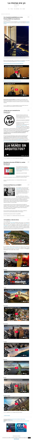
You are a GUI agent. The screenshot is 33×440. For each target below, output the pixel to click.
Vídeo (16, 106)
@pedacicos (14, 140)
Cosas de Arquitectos (6, 106)
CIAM (13, 215)
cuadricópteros (6, 225)
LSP (15, 158)
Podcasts (11, 8)
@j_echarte (5, 140)
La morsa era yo (16, 3)
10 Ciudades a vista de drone (11, 220)
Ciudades (14, 412)
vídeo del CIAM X (18, 188)
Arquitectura (8, 105)
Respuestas (21, 158)
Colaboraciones (26, 105)
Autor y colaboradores (16, 8)
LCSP (13, 158)
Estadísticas (18, 419)
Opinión (17, 158)
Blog (20, 8)
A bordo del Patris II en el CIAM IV (12, 185)
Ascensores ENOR (21, 105)
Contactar (24, 8)
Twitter (21, 419)
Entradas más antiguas (7, 415)
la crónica (19, 21)
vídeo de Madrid (12, 222)
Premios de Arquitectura (12, 106)
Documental (16, 215)
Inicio (8, 8)
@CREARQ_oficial (20, 139)
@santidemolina (9, 140)
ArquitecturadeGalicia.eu (16, 105)
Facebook (24, 419)
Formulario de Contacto (14, 419)
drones (27, 223)
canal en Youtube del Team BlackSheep (13, 247)
